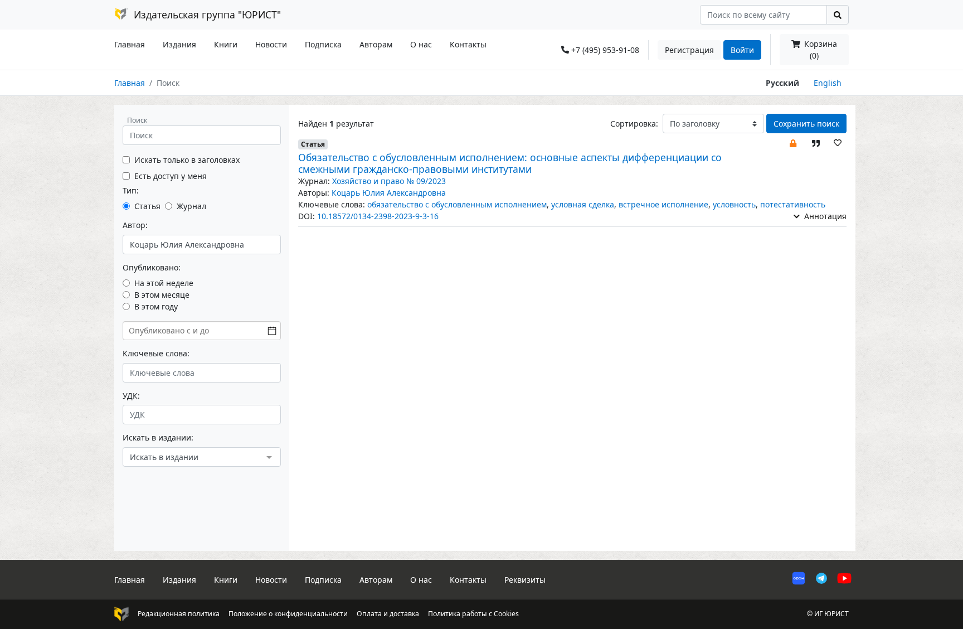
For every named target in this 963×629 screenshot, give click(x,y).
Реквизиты (525, 579)
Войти (742, 50)
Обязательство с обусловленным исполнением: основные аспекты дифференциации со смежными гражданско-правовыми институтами (510, 163)
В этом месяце (161, 294)
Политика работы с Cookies (473, 613)
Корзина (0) (819, 49)
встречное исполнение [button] (663, 204)
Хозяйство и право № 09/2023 (389, 181)
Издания (179, 44)
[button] (793, 142)
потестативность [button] (792, 204)
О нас (421, 44)
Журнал (191, 206)
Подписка (323, 44)
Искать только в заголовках (187, 159)
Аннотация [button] (824, 216)
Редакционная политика (179, 613)
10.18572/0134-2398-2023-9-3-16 (378, 216)
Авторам (375, 44)
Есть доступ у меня (170, 176)
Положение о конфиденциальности (288, 613)
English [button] (828, 83)
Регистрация (689, 50)
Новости (271, 44)
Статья (147, 206)
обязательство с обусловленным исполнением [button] (457, 204)
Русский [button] (782, 83)
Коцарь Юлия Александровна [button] (389, 192)
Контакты (468, 44)
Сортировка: (634, 123)
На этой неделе (163, 283)
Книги (225, 44)
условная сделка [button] (582, 204)
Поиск (137, 120)
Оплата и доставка (388, 613)
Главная (129, 44)
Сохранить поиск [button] (806, 123)
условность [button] (734, 204)
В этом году (156, 306)
